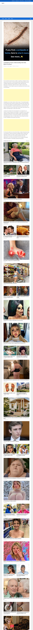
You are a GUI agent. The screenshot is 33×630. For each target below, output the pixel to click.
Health (9, 18)
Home (3, 18)
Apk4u (3, 3)
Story (12, 18)
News (6, 18)
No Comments (16, 66)
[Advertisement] (16, 11)
